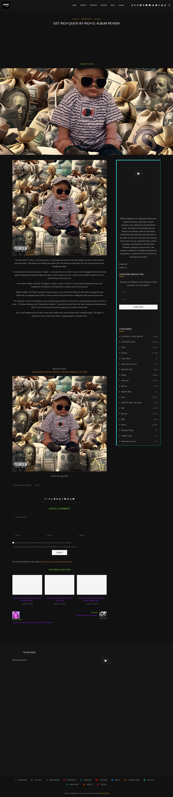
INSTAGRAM (37, 372)
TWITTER (48, 372)
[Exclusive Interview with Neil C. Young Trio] (59, 585)
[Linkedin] (143, 5)
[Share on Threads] (71, 499)
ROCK (139, 425)
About (113, 5)
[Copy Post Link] (68, 499)
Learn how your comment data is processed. (56, 562)
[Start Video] (138, 173)
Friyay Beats (139, 358)
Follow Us (123, 268)
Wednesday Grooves (139, 441)
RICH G (37, 485)
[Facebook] (132, 5)
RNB (139, 419)
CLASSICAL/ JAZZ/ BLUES (139, 336)
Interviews (93, 5)
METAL (139, 386)
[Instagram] (137, 5)
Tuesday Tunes (139, 436)
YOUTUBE (83, 372)
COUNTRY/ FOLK (139, 342)
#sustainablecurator (22, 485)
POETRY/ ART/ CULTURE (139, 403)
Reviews (104, 5)
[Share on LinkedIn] (57, 499)
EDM (139, 347)
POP (139, 408)
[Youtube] (147, 5)
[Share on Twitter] (52, 499)
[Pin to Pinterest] (54, 499)
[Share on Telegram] (65, 499)
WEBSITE (74, 372)
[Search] (169, 5)
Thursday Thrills (139, 430)
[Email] (150, 5)
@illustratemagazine (19, 660)
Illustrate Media (104, 793)
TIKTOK (65, 372)
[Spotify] (156, 5)
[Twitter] (135, 5)
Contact (121, 5)
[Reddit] (162, 5)
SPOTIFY (56, 372)
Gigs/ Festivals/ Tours (139, 364)
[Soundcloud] (153, 5)
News (74, 5)
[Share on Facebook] (49, 499)
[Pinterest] (140, 5)
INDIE (139, 375)
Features (83, 5)
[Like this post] (46, 499)
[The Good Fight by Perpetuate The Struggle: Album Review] (27, 585)
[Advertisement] (86, 44)
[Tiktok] (165, 5)
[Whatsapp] (159, 5)
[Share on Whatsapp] (62, 499)
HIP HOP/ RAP (139, 370)
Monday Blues (139, 392)
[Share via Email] (73, 499)
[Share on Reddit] (60, 499)
